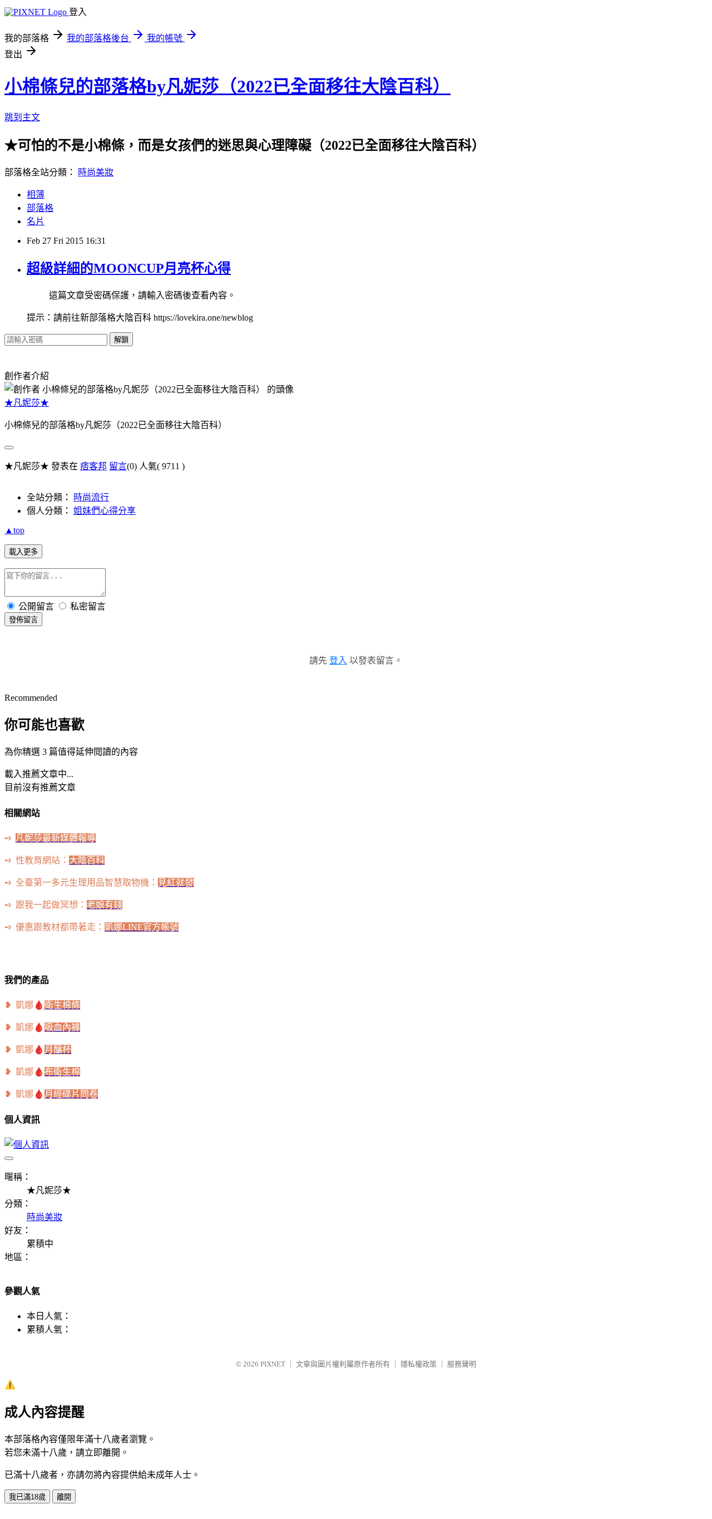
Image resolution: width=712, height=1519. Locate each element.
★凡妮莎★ (26, 402)
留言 (118, 466)
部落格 (40, 208)
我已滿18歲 (27, 1497)
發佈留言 (23, 620)
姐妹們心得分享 (104, 510)
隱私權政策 (418, 1364)
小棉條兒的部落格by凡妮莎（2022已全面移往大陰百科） (227, 86)
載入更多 (23, 552)
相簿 (35, 194)
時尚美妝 (95, 172)
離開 (64, 1497)
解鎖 (121, 340)
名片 (35, 221)
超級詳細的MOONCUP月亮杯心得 (129, 268)
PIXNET (272, 1364)
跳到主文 (22, 117)
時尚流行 (91, 497)
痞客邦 (93, 466)
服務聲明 (461, 1364)
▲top (14, 530)
